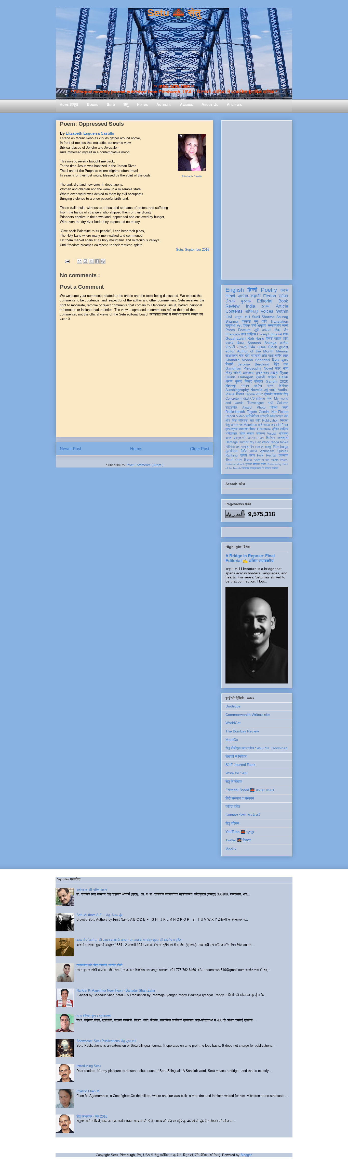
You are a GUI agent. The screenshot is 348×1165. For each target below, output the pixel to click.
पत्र (277, 368)
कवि (264, 321)
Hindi (230, 296)
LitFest (283, 425)
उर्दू (266, 390)
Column (282, 403)
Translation (279, 321)
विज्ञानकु (230, 386)
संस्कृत (258, 381)
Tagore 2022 (254, 394)
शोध (285, 334)
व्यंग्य (285, 325)
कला (269, 398)
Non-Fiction (279, 412)
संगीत (263, 464)
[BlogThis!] (85, 261)
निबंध (251, 347)
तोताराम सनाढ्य (249, 468)
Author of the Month (255, 351)
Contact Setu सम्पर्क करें (242, 815)
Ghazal (276, 334)
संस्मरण (242, 347)
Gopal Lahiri (235, 338)
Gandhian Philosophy (243, 368)
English (234, 290)
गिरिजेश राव (232, 447)
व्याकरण (259, 447)
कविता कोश (232, 806)
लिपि (243, 451)
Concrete (232, 398)
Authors (163, 104)
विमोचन (270, 438)
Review (232, 306)
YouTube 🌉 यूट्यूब (239, 832)
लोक (242, 433)
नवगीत (244, 447)
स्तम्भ (265, 306)
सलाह (250, 433)
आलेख (243, 296)
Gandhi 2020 (277, 381)
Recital (271, 455)
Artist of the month (266, 459)
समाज (253, 451)
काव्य (284, 290)
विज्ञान (240, 394)
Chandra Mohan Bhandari (247, 360)
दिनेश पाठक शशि (277, 338)
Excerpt (263, 334)
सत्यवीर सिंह (281, 394)
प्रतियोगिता (252, 416)
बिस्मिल (283, 386)
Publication (270, 420)
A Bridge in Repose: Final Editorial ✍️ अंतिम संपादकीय (250, 558)
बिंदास (240, 343)
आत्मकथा (248, 373)
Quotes (282, 451)
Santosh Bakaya (262, 343)
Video (240, 416)
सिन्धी (274, 407)
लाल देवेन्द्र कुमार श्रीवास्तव (93, 1016)
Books (92, 104)
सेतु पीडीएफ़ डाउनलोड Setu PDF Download (256, 748)
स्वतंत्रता (282, 438)
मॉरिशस (243, 420)
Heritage (231, 442)
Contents (234, 311)
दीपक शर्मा (249, 325)
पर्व (241, 425)
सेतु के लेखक (233, 781)
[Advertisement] (256, 198)
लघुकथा (230, 325)
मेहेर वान (281, 364)
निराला (284, 420)
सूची (256, 330)
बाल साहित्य (248, 334)
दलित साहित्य (280, 429)
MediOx (231, 740)
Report (230, 416)
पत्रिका (256, 464)
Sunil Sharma (263, 317)
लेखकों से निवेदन (236, 756)
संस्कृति (264, 416)
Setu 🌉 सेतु (174, 12)
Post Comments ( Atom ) (145, 465)
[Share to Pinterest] (102, 261)
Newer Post (70, 449)
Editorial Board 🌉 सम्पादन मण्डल (249, 790)
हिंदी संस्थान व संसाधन (239, 798)
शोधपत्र (251, 311)
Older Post (199, 449)
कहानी (255, 296)
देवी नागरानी (252, 355)
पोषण (270, 386)
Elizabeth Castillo (192, 176)
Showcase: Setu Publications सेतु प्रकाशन (106, 1041)
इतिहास (260, 398)
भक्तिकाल (231, 433)
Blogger (245, 1155)
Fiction (269, 296)
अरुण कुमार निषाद (238, 381)
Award (246, 407)
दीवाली (229, 460)
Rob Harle (255, 338)
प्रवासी (260, 377)
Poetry (269, 290)
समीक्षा (283, 296)
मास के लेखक (264, 468)
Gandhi (264, 412)
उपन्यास (252, 438)
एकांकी (249, 464)
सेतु (126, 104)
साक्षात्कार (231, 355)
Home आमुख (69, 104)
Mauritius (250, 425)
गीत (241, 355)
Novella (256, 390)
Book (283, 301)
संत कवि (255, 420)
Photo (261, 407)
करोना (258, 386)
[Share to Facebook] (97, 261)
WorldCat (232, 723)
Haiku (283, 377)
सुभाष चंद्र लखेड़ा (267, 373)
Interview (232, 334)
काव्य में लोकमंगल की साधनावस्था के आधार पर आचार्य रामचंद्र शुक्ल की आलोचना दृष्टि (128, 940)
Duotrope (232, 706)
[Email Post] (67, 261)
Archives (234, 104)
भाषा (285, 368)
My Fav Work (260, 442)
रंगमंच (238, 460)
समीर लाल (281, 355)
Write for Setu (236, 773)
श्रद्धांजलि (231, 407)
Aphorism (267, 451)
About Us (210, 104)
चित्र (228, 373)
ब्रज (252, 455)
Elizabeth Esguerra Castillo (90, 133)
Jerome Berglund (253, 364)
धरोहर (229, 343)
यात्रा (272, 390)
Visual (271, 433)
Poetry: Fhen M (87, 1091)
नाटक (266, 425)
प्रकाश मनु (250, 321)
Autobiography (237, 390)
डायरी (243, 455)
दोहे (260, 425)
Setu (111, 104)
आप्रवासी (239, 438)
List (228, 316)
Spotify (230, 848)
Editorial (264, 301)
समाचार (261, 347)
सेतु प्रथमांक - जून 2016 (91, 1116)
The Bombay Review (242, 731)
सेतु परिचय (232, 823)
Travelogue (255, 403)
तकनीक (283, 455)
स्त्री (285, 407)
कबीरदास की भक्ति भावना (91, 890)
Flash (272, 347)
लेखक (230, 301)
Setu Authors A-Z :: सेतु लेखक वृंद (99, 915)
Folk (260, 455)
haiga (284, 447)
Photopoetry (274, 464)
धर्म (262, 438)
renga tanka (279, 442)
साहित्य (271, 377)
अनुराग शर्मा (242, 317)
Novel (268, 368)
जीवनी (237, 373)
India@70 (247, 398)
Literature (264, 429)
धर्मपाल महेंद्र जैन (275, 330)
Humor (243, 442)
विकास (248, 460)
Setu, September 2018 (192, 249)
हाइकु (268, 447)
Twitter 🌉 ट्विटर (238, 840)
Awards (186, 104)
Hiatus (142, 104)
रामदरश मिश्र (247, 429)
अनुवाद (261, 325)
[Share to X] (91, 261)
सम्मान (245, 386)
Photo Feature (238, 330)
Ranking (231, 455)
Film (276, 447)
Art (239, 325)
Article (282, 306)
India (250, 306)
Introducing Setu (88, 1066)
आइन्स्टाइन (276, 416)
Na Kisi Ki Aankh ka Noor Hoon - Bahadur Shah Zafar (115, 990)
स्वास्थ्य (260, 433)
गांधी (270, 403)
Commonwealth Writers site (247, 715)
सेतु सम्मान (231, 425)
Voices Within (274, 311)
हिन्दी (252, 290)
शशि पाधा (268, 355)
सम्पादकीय (274, 325)
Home (135, 449)
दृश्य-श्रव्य (231, 429)
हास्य (274, 425)
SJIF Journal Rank (240, 765)
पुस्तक (246, 301)
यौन (251, 447)
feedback (239, 464)
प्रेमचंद (268, 394)
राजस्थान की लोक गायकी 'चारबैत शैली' (99, 965)
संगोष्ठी (275, 468)
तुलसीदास (231, 451)
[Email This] (79, 261)
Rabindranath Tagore (241, 412)
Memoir (282, 351)
